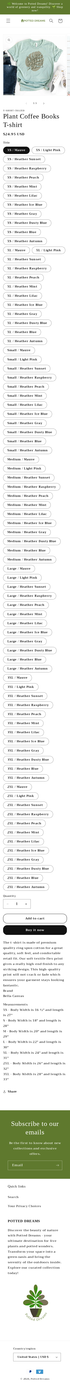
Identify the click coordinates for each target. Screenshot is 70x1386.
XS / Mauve (16, 150)
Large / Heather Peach (26, 604)
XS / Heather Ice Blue (25, 204)
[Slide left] (26, 103)
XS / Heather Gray (22, 213)
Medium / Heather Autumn (29, 559)
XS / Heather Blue (22, 232)
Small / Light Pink (22, 359)
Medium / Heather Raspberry (31, 486)
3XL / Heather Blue (23, 768)
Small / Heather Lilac (25, 404)
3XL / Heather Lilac (23, 732)
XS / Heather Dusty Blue (27, 222)
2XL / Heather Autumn (26, 887)
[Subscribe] (57, 1165)
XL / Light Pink (48, 250)
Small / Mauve (19, 350)
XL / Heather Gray (22, 313)
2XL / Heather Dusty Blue (28, 868)
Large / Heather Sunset (26, 586)
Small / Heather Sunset (26, 368)
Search (13, 1197)
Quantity (9, 896)
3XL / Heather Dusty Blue (28, 759)
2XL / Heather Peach (24, 823)
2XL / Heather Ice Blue (26, 850)
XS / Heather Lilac (22, 195)
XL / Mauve (16, 250)
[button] (8, 20)
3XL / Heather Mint (23, 723)
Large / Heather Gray (24, 641)
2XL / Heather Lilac (23, 841)
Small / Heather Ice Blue (27, 413)
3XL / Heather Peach (24, 714)
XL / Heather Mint (22, 286)
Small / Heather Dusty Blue (29, 432)
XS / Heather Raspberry (27, 168)
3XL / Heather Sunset (25, 695)
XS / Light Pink (48, 150)
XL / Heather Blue (22, 332)
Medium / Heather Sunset (28, 477)
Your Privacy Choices (24, 1206)
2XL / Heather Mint (23, 832)
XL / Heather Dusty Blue (27, 323)
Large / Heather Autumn (27, 668)
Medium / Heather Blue (26, 550)
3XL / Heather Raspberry (28, 705)
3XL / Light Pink (20, 686)
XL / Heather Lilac (22, 295)
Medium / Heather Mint (26, 504)
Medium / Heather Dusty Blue (31, 541)
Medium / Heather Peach (28, 495)
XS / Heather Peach (23, 177)
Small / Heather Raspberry (29, 377)
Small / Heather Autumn (27, 450)
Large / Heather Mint (24, 614)
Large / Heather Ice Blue (27, 632)
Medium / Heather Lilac (27, 514)
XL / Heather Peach (23, 277)
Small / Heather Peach (26, 386)
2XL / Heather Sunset (25, 805)
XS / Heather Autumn (25, 241)
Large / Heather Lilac (25, 623)
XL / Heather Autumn (25, 341)
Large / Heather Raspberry (29, 595)
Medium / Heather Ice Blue (29, 523)
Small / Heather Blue (24, 441)
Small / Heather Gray (24, 423)
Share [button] (12, 1091)
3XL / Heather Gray (23, 750)
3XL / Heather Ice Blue (26, 741)
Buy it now (35, 930)
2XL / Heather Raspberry (28, 814)
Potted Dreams (40, 1379)
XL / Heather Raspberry (27, 268)
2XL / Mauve (17, 786)
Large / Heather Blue (24, 659)
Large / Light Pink (22, 577)
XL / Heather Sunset (24, 259)
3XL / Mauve (17, 677)
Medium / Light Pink (24, 468)
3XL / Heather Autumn (26, 777)
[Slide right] (43, 103)
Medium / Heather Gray (26, 532)
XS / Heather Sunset (24, 159)
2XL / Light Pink (20, 795)
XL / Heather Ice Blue (25, 304)
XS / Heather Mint (22, 186)
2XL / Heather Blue (23, 877)
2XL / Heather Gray (23, 859)
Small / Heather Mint (24, 395)
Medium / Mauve (21, 459)
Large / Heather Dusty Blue (29, 650)
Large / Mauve (19, 568)
